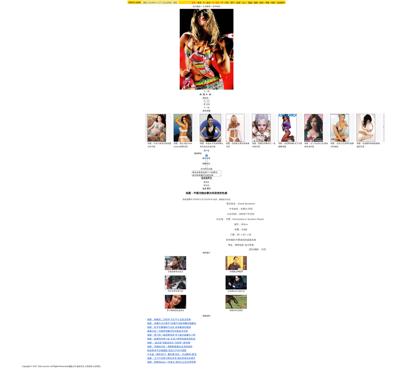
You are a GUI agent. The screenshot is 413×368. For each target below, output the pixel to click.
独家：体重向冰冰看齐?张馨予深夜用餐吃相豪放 (171, 323)
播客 (256, 3)
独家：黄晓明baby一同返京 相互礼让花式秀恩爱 (171, 362)
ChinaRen (151, 2)
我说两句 (281, 3)
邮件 (262, 3)
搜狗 (175, 2)
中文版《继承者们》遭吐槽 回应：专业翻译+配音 (172, 354)
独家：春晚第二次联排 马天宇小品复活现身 (169, 319)
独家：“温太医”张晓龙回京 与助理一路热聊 (168, 342)
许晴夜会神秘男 (236, 271)
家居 (238, 3)
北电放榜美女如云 (175, 271)
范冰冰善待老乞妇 (175, 291)
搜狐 (145, 2)
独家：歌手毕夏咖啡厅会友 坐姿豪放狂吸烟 (169, 327)
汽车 (227, 3)
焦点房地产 (168, 2)
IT (222, 3)
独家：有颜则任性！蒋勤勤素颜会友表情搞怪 (169, 346)
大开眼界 (206, 6)
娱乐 (208, 3)
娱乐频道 (197, 6)
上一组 (206, 91)
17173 (160, 2)
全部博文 (97, 366)
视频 (250, 3)
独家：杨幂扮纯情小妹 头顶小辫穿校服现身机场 (171, 338)
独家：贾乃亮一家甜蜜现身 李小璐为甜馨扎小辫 (171, 335)
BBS (273, 3)
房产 (233, 3)
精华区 (206, 182)
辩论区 (206, 185)
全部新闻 (89, 366)
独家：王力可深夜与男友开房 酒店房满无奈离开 (171, 358)
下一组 (206, 107)
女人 (244, 3)
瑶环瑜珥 (216, 6)
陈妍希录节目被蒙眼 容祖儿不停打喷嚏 (166, 350)
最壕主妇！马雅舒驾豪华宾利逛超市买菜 (167, 331)
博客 (267, 3)
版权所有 (80, 366)
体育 (199, 3)
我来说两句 (187, 199)
